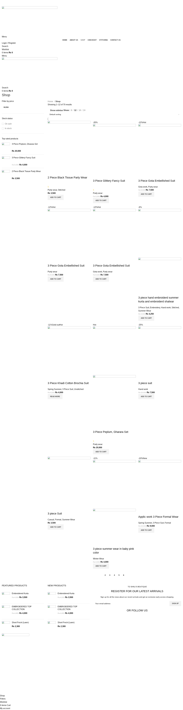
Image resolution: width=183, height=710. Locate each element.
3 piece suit (145, 383)
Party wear (52, 190)
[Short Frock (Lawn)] (6, 625)
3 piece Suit (55, 513)
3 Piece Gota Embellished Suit (156, 180)
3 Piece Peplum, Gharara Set (25, 144)
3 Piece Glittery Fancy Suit (23, 158)
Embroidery (155, 307)
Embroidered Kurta (20, 593)
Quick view (57, 172)
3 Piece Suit (143, 307)
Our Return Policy (13, 692)
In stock (8, 128)
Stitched (61, 190)
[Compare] (51, 172)
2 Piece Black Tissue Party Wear (26, 171)
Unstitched (79, 389)
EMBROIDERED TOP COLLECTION (21, 608)
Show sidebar (56, 110)
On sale (8, 124)
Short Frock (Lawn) (20, 622)
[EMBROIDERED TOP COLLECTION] (6, 611)
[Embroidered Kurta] (6, 596)
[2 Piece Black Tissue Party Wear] (6, 175)
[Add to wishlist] (64, 172)
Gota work (142, 187)
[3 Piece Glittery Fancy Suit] (6, 161)
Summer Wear (144, 311)
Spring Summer (54, 389)
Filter (6, 107)
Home (51, 101)
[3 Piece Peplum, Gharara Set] (6, 147)
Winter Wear (98, 559)
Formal (58, 520)
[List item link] (46, 671)
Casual (51, 520)
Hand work (166, 307)
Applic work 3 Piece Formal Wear (158, 516)
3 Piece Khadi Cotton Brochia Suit (68, 383)
